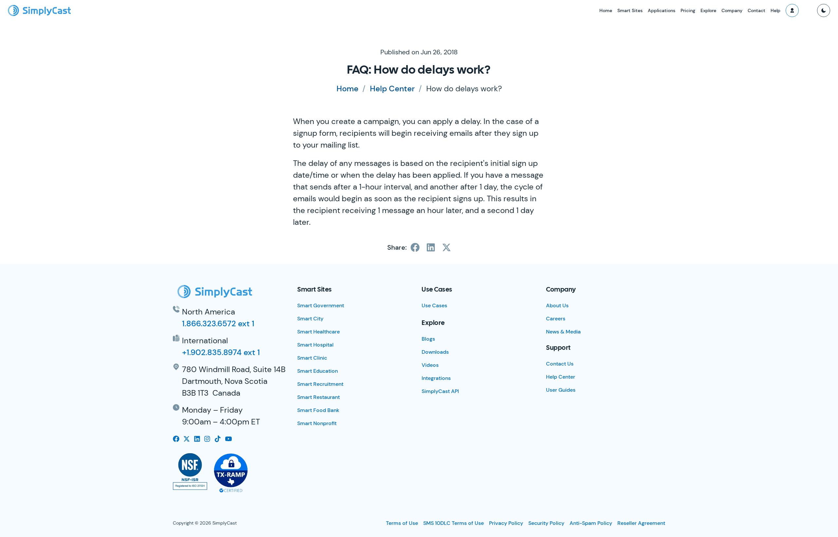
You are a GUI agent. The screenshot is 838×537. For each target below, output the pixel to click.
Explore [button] (708, 10)
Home (605, 10)
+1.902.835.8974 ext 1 (221, 352)
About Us (557, 305)
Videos (430, 365)
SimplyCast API (440, 391)
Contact (756, 10)
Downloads (435, 352)
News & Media (563, 331)
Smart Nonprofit (317, 423)
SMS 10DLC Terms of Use (453, 523)
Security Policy (546, 523)
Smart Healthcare (318, 331)
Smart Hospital (315, 344)
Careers (555, 318)
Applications (661, 10)
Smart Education (317, 370)
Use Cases (434, 305)
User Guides (560, 389)
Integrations (436, 378)
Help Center (392, 88)
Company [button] (731, 10)
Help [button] (775, 10)
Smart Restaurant (318, 397)
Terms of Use (402, 523)
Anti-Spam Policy (591, 523)
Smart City (310, 318)
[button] (792, 10)
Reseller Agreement (641, 523)
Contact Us (560, 363)
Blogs (428, 338)
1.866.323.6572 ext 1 (218, 323)
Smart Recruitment (320, 384)
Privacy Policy (506, 523)
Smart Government (320, 305)
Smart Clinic (312, 357)
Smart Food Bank (318, 410)
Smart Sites (630, 10)
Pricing (688, 10)
